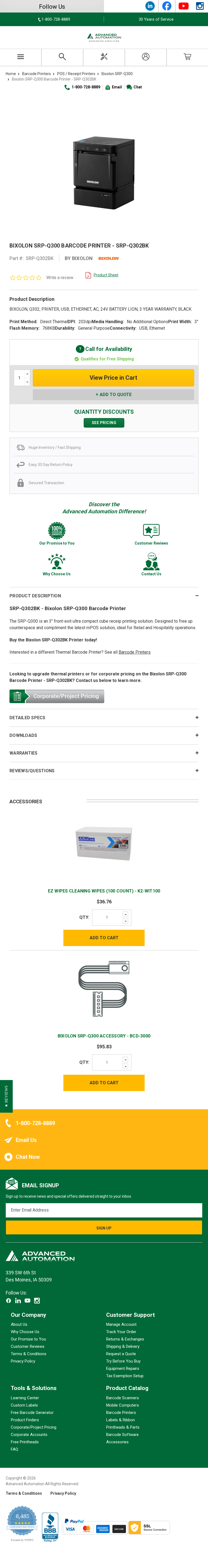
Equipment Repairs (122, 1368)
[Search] (62, 57)
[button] (6, 1096)
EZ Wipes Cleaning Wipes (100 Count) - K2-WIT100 (104, 891)
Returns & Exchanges (125, 1339)
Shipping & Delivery (122, 1346)
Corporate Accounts (29, 1434)
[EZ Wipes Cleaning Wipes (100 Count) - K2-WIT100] (104, 842)
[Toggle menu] (20, 57)
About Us (19, 1324)
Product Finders (25, 1419)
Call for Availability (104, 349)
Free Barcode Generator (32, 1412)
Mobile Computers (122, 1405)
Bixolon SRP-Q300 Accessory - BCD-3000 (104, 1036)
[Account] (145, 57)
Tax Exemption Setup (125, 1376)
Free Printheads (25, 1441)
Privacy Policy (23, 1361)
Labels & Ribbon (120, 1419)
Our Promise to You (28, 1339)
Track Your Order (121, 1332)
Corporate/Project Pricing (33, 1427)
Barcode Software (122, 1434)
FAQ (14, 1449)
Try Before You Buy (123, 1361)
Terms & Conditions (28, 1354)
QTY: (84, 917)
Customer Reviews (27, 1346)
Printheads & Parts (122, 1427)
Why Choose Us (25, 1332)
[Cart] (187, 57)
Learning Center (25, 1397)
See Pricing (104, 423)
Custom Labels (24, 1405)
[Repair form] (104, 57)
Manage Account (121, 1324)
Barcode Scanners (122, 1397)
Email (117, 87)
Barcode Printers (135, 652)
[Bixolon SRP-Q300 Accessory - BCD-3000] (104, 988)
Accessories (117, 1441)
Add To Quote (116, 394)
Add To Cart (104, 937)
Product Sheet (106, 275)
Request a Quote (121, 1354)
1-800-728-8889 (86, 87)
